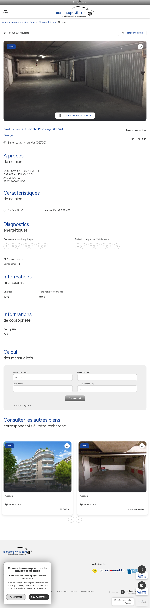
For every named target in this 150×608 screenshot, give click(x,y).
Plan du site (61, 591)
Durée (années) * (84, 372)
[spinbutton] (107, 388)
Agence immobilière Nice (15, 22)
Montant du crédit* (21, 372)
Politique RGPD (87, 591)
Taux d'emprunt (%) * (86, 384)
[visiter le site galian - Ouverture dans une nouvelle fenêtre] (112, 570)
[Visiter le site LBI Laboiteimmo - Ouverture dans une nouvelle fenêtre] (132, 592)
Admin (74, 591)
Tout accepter (39, 597)
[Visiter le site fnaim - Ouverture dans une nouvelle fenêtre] (94, 571)
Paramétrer (16, 597)
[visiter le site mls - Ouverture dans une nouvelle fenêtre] (133, 571)
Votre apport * (18, 384)
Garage (9, 495)
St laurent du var (47, 22)
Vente (33, 22)
